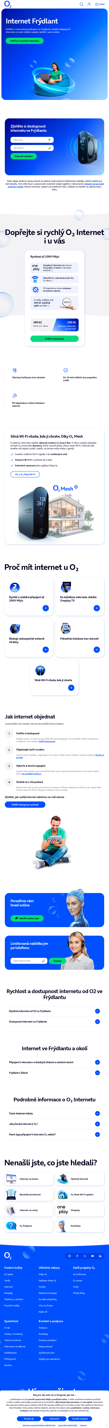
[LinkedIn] (100, 1256)
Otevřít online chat (29, 918)
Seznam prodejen (47, 1340)
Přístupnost (10, 1358)
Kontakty (43, 1333)
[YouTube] (92, 1256)
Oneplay (8, 1293)
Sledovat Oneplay (48, 1293)
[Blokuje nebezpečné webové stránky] (29, 637)
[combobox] (32, 140)
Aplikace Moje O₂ (47, 1280)
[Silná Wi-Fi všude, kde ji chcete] (54, 677)
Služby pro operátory (49, 1358)
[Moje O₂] (89, 4)
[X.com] (85, 1256)
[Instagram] (69, 1256)
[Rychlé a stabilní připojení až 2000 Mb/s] (29, 596)
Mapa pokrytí (45, 1346)
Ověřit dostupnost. (47, 741)
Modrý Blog (79, 1293)
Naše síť (43, 1311)
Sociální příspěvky (48, 1299)
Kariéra (8, 1365)
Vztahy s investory (13, 1333)
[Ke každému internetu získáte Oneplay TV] (80, 596)
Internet (8, 1286)
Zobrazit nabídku (24, 156)
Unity (75, 1286)
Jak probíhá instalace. (31, 773)
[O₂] (7, 4)
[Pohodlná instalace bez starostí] (80, 637)
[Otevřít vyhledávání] (81, 4)
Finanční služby (12, 1305)
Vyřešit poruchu (47, 1352)
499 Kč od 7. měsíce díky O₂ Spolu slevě (66, 327)
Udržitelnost (10, 1352)
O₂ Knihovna (79, 1274)
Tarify (7, 1280)
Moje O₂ (43, 1274)
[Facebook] (77, 1256)
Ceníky (42, 1286)
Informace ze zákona (14, 1346)
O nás (7, 1327)
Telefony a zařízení (13, 1299)
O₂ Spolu (8, 1274)
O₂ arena (77, 1280)
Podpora (43, 1327)
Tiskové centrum (12, 1340)
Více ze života (46, 1305)
